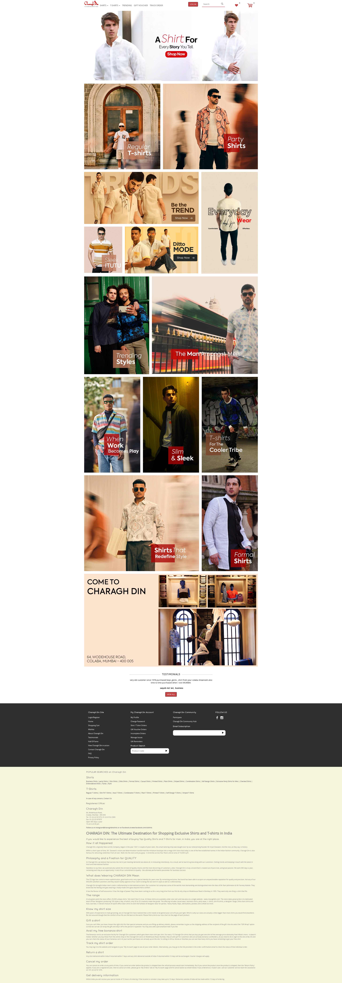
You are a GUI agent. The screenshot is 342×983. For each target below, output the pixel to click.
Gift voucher (141, 5)
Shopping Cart (94, 725)
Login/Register (94, 717)
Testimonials (93, 737)
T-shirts (114, 5)
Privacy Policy (93, 757)
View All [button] (171, 694)
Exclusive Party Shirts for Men (227, 781)
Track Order (156, 5)
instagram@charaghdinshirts (106, 828)
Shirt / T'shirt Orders (139, 725)
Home (90, 721)
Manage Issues (136, 737)
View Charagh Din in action (98, 745)
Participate (177, 717)
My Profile (135, 717)
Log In (193, 4)
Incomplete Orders (138, 733)
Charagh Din (94, 808)
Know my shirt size (98, 908)
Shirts (103, 5)
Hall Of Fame (93, 741)
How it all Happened (99, 843)
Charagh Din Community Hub (185, 721)
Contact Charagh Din (96, 749)
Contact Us (108, 798)
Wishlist (91, 729)
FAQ (90, 753)
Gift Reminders (136, 741)
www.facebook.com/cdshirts (141, 828)
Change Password (138, 721)
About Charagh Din (95, 733)
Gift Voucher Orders (138, 729)
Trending (127, 5)
